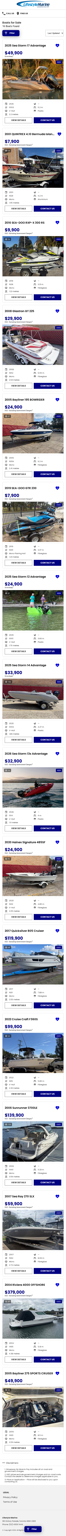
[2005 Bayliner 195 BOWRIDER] (33, 433)
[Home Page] (33, 4)
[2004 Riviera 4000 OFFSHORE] (33, 1318)
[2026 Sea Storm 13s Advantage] (33, 787)
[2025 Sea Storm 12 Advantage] (33, 610)
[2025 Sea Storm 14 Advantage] (33, 699)
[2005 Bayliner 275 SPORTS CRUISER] (33, 1407)
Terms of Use (10, 1501)
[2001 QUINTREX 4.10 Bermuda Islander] (33, 168)
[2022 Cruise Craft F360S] (33, 1053)
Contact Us (48, 120)
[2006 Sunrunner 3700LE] (33, 1141)
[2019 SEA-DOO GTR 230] (33, 522)
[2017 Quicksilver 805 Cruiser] (33, 964)
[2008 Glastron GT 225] (33, 345)
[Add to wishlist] (57, 45)
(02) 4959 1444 (16, 1524)
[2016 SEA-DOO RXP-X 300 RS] (33, 256)
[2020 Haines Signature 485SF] (33, 876)
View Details (18, 120)
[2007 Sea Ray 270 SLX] (33, 1230)
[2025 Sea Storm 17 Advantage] (33, 79)
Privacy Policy (10, 1497)
